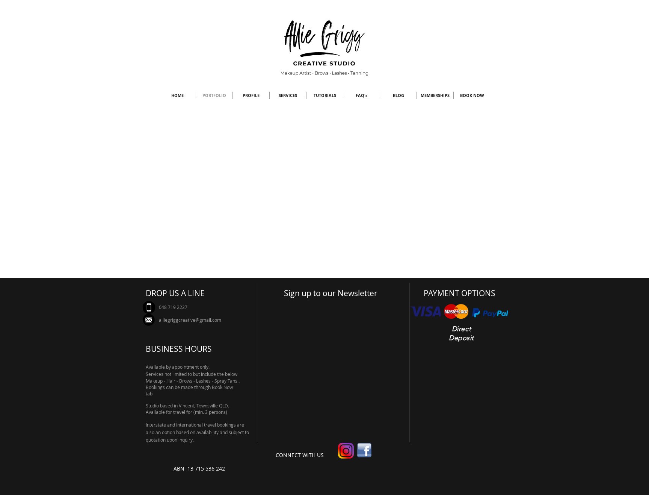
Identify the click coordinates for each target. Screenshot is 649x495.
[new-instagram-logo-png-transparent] (346, 451)
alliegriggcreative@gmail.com (190, 320)
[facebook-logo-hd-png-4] (364, 451)
